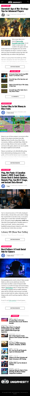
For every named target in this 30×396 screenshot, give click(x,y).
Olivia (8, 186)
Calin (8, 15)
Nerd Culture (9, 287)
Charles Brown (10, 112)
